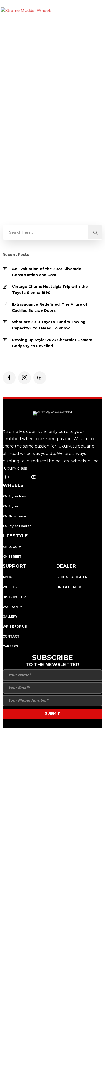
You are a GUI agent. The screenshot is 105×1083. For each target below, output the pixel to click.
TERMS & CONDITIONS (68, 743)
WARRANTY (12, 607)
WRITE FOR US (15, 626)
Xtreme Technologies (50, 733)
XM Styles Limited (17, 526)
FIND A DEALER (68, 587)
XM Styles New (15, 496)
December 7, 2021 (47, 145)
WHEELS (10, 587)
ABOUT (9, 577)
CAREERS (10, 646)
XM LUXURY (12, 547)
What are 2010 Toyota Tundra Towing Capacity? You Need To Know (48, 325)
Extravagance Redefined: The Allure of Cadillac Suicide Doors (49, 307)
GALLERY (10, 616)
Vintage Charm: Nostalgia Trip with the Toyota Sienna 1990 (50, 289)
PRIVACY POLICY (20, 743)
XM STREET (12, 556)
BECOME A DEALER (71, 577)
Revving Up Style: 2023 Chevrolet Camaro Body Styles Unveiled (52, 342)
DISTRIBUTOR (14, 597)
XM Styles (10, 506)
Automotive (27, 185)
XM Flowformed (16, 516)
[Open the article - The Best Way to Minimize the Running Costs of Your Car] (51, 76)
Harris (22, 145)
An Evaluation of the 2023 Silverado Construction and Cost (46, 272)
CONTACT (11, 636)
